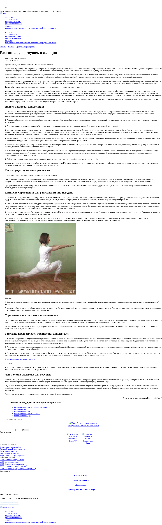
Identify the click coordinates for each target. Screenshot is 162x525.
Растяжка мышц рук (22, 416)
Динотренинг (81, 485)
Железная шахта (81, 475)
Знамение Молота (81, 480)
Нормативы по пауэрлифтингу (12, 455)
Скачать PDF (73, 441)
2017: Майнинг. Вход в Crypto (12, 460)
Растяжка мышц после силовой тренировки (32, 407)
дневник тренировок (13, 24)
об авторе (8, 26)
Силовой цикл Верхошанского (12, 449)
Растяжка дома (20, 409)
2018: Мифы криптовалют (10, 462)
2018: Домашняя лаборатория (12, 464)
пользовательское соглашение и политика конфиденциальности (30, 28)
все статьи (9, 17)
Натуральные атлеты (8, 451)
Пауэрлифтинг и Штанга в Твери (81, 489)
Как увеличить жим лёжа (10, 453)
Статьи (11, 47)
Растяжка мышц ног (22, 411)
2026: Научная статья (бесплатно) (13, 466)
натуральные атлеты (13, 22)
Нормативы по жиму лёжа (10, 447)
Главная (3, 47)
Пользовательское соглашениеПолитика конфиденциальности (9, 503)
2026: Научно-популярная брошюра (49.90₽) (18, 469)
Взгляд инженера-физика (88, 442)
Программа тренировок (25, 47)
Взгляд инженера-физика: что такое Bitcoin (83, 426)
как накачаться (11, 19)
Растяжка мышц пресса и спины (27, 414)
